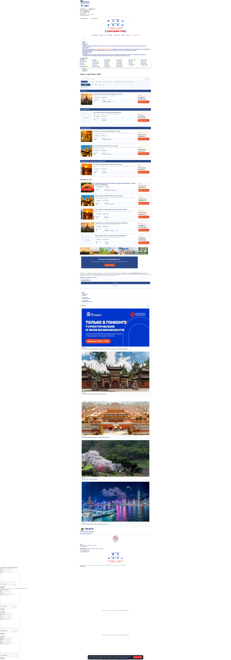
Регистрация (121, 27)
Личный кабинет (111, 27)
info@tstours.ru (86, 551)
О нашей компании (86, 54)
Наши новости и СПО (87, 52)
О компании (85, 53)
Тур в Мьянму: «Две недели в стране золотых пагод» (107, 164)
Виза (83, 293)
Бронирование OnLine (87, 51)
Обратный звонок (86, 298)
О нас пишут (94, 54)
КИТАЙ (101, 35)
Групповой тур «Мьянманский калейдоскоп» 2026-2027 (108, 94)
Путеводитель (85, 294)
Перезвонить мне (83, 58)
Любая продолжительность (86, 85)
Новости (84, 295)
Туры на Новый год (99, 81)
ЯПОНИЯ (110, 35)
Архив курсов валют (83, 13)
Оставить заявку (110, 265)
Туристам (84, 44)
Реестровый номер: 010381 (86, 533)
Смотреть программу (143, 101)
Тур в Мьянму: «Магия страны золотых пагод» (105, 145)
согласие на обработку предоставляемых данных (20, 588)
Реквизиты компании (96, 55)
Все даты (113, 101)
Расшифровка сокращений (130, 45)
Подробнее (125, 657)
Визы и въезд (85, 43)
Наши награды (111, 54)
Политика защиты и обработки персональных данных (118, 55)
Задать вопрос (85, 300)
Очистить (147, 78)
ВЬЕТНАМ (128, 35)
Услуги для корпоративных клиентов (116, 45)
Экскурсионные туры (108, 81)
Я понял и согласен (137, 657)
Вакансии (103, 55)
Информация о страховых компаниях (129, 54)
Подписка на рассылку (141, 45)
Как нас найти (83, 546)
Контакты (99, 54)
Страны (84, 41)
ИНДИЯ (123, 35)
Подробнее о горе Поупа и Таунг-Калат (88, 277)
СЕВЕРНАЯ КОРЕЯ (95, 35)
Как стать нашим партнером (88, 49)
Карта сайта (82, 566)
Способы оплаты (86, 45)
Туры (83, 42)
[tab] (115, 91)
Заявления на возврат (95, 45)
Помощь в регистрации (115, 28)
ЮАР (106, 35)
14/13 (103, 84)
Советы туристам (86, 46)
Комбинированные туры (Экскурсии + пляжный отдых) (124, 81)
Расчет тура (85, 297)
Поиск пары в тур (104, 45)
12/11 (100, 84)
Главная (84, 68)
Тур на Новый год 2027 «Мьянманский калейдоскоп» (107, 112)
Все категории (84, 81)
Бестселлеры (91, 81)
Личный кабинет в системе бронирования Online (96, 50)
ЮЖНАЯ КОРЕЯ (117, 35)
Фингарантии (118, 54)
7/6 (92, 84)
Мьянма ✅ (84, 70)
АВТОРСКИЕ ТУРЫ (136, 35)
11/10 (96, 84)
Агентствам (85, 48)
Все (148, 305)
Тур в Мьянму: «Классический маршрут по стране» (106, 131)
